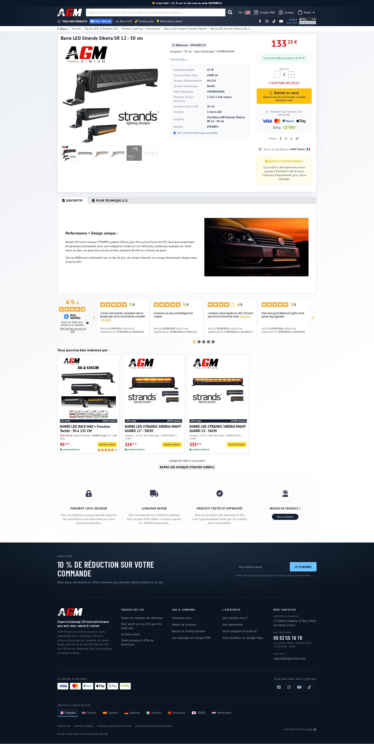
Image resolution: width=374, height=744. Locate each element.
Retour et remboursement (188, 631)
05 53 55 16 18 (287, 638)
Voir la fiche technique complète (197, 133)
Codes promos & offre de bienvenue (137, 642)
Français (70, 712)
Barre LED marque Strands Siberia (185, 28)
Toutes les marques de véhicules (142, 618)
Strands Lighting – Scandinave (141, 28)
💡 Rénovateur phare (169, 21)
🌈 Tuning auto (144, 21)
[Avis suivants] (313, 318)
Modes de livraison (184, 624)
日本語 (201, 712)
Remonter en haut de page (299, 729)
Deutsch (135, 712)
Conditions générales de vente (114, 726)
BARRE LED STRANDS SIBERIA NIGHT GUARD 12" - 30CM (153, 428)
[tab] (72, 200)
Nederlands (224, 712)
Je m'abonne (303, 567)
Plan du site (64, 726)
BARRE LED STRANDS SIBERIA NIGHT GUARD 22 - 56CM (218, 428)
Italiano (156, 712)
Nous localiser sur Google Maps (243, 638)
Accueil (76, 28)
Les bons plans (130, 634)
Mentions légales (84, 726)
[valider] (230, 12)
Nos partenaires (233, 624)
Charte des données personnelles (153, 726)
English (92, 712)
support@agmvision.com (289, 658)
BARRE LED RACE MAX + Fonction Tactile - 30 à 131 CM (85, 428)
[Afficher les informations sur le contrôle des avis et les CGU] (87, 322)
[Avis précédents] (94, 318)
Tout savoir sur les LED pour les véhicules (141, 626)
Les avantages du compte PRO (191, 638)
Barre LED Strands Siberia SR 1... (231, 28)
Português (179, 712)
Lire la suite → (179, 59)
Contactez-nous (182, 618)
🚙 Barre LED (124, 21)
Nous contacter (285, 516)
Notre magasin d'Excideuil (240, 631)
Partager (273, 138)
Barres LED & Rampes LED (101, 28)
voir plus (106, 319)
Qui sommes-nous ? (235, 618)
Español (113, 712)
